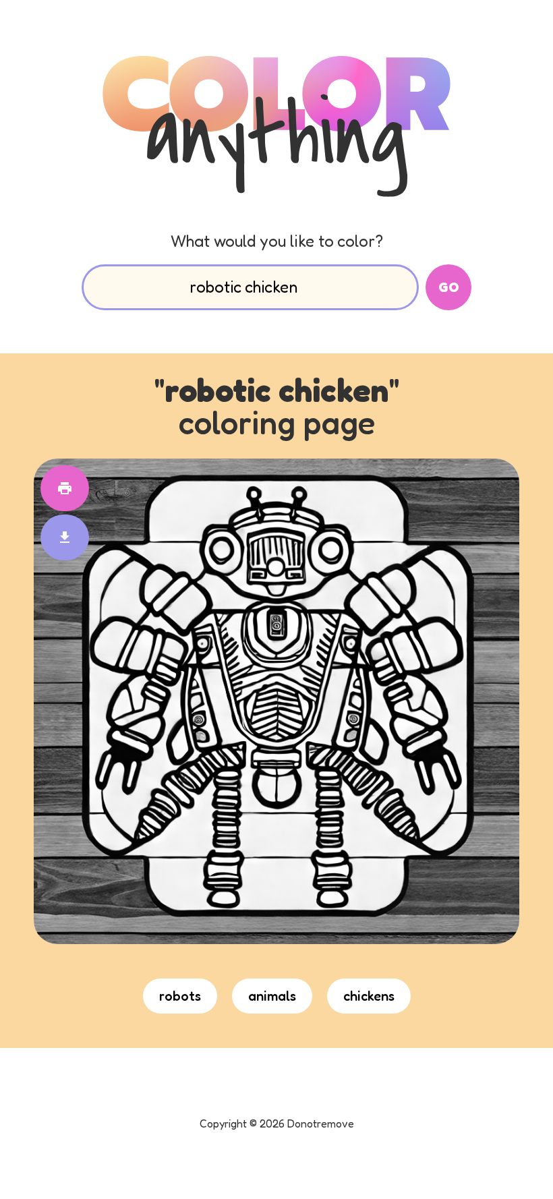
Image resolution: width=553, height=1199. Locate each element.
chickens (369, 996)
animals (272, 996)
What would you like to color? (277, 241)
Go (448, 287)
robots (180, 996)
